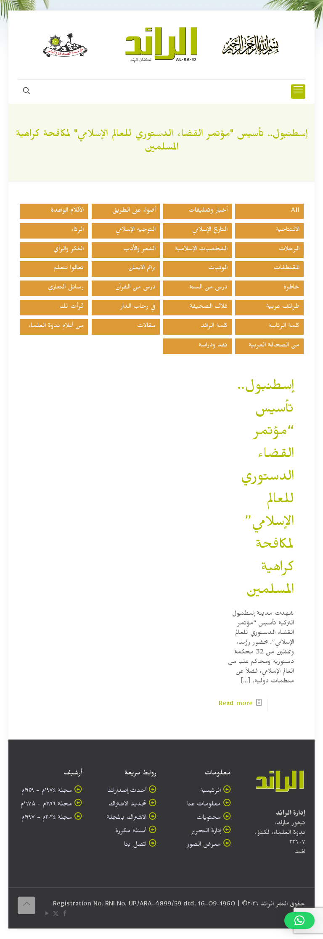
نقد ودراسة (213, 346)
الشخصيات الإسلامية (201, 250)
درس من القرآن (135, 288)
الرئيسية (210, 792)
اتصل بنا (135, 846)
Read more (236, 705)
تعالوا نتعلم (68, 269)
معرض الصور (204, 846)
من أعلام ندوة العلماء (56, 327)
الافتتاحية (287, 231)
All (295, 211)
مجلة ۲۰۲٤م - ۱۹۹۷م (46, 819)
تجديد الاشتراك (127, 805)
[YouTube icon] (47, 915)
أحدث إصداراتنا (126, 792)
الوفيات (218, 269)
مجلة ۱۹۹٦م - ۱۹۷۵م (46, 805)
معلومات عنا (204, 805)
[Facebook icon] (64, 915)
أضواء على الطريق (134, 211)
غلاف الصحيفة (209, 308)
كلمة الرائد (214, 327)
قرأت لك (71, 308)
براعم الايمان (142, 269)
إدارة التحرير (206, 832)
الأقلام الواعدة (67, 211)
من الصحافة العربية (274, 346)
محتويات (208, 819)
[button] (299, 920)
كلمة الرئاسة (283, 327)
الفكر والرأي (68, 250)
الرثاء (77, 231)
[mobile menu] (298, 91)
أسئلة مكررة (130, 832)
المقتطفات (286, 269)
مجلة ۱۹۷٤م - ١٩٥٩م (46, 792)
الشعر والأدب (139, 250)
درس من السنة (208, 288)
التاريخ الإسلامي (210, 231)
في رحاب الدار (138, 308)
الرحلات (289, 250)
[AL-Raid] (161, 44)
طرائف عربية (282, 308)
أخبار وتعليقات (208, 211)
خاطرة (291, 288)
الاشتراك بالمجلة (126, 819)
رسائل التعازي (66, 288)
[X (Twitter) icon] (56, 915)
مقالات (146, 327)
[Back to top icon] (26, 905)
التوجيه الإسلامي (136, 231)
